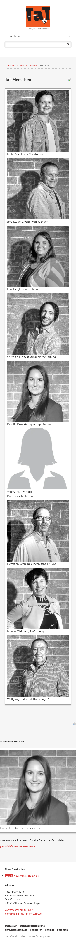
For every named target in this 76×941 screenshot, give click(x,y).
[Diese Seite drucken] (69, 80)
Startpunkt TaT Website (16, 65)
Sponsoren (36, 929)
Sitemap (49, 929)
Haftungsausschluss (16, 929)
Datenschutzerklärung (32, 925)
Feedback (62, 929)
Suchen (68, 44)
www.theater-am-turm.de (19, 909)
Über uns (33, 65)
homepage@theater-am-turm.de (23, 913)
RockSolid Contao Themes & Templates (28, 936)
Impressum (11, 925)
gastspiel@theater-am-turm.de (17, 846)
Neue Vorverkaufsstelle (22, 875)
